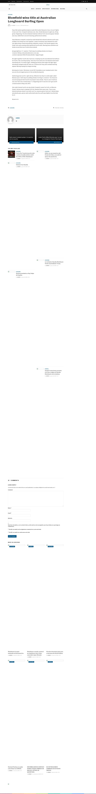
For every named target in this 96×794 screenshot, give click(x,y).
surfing (62, 107)
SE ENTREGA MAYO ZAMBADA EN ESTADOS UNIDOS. (53, 768)
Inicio (9, 1)
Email (9, 513)
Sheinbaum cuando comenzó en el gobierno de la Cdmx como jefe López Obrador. (35, 653)
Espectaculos (19, 1)
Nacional (32, 1)
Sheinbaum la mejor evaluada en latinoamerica (16, 652)
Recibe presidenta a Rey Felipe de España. (25, 274)
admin (13, 25)
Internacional (26, 1)
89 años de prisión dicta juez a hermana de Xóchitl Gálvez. (54, 652)
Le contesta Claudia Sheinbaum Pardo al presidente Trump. (54, 262)
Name (9, 508)
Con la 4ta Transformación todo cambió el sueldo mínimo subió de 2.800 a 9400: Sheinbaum (25, 155)
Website (10, 518)
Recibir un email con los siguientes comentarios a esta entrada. (25, 529)
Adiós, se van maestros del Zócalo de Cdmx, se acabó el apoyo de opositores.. (53, 155)
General (47, 368)
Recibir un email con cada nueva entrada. (19, 532)
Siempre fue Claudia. (22, 164)
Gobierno (10, 14)
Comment (10, 489)
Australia (57, 107)
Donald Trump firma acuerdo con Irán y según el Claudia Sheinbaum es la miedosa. (53, 372)
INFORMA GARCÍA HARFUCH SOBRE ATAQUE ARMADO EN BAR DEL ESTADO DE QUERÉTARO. (35, 769)
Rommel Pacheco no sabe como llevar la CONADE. (15, 767)
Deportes (13, 1)
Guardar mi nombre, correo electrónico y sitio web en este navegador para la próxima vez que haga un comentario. (34, 525)
